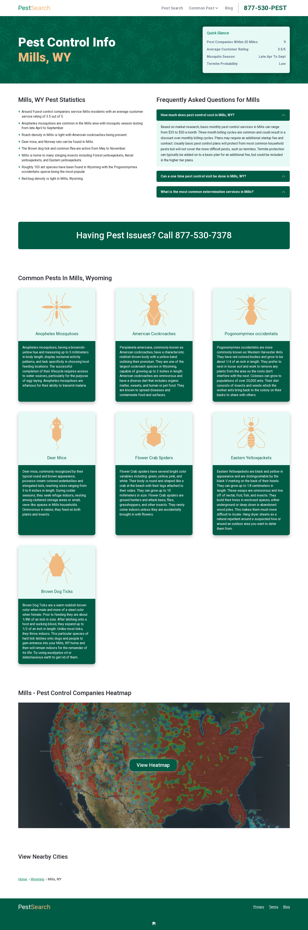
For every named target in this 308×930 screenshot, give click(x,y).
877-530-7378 (203, 235)
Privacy (258, 907)
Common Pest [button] (201, 8)
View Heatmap (153, 765)
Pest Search (172, 8)
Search (34, 8)
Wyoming (37, 879)
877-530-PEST (265, 8)
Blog (229, 8)
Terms (273, 907)
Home (22, 879)
